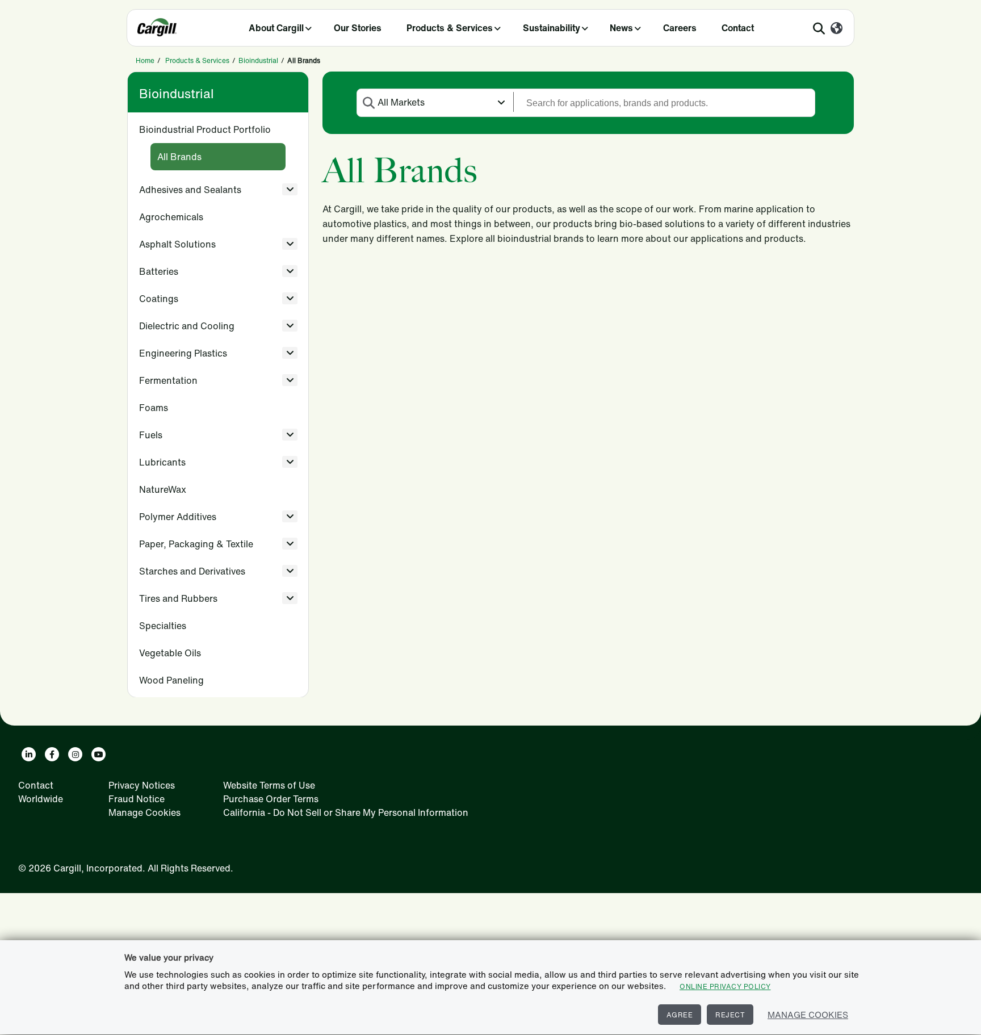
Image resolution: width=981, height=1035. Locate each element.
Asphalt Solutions (177, 244)
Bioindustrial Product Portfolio (205, 129)
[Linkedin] (29, 754)
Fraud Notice (136, 799)
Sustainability (551, 28)
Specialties (162, 625)
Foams (153, 407)
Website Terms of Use (269, 785)
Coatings (158, 298)
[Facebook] (52, 754)
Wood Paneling (171, 680)
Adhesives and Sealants (190, 189)
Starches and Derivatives (192, 571)
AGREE (679, 1015)
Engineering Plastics (183, 353)
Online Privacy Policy (725, 986)
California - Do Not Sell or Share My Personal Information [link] (345, 812)
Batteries (158, 271)
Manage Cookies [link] (144, 812)
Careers (680, 28)
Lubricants (162, 462)
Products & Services (449, 28)
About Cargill (276, 28)
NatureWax (162, 489)
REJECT (730, 1015)
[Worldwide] (836, 29)
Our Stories (358, 28)
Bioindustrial (258, 60)
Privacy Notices (141, 785)
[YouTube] (98, 754)
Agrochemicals (171, 217)
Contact (738, 28)
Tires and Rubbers (178, 598)
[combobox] (435, 102)
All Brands (179, 157)
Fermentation (168, 380)
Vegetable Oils (170, 653)
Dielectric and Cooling (186, 326)
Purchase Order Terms (270, 799)
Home (145, 60)
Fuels (150, 435)
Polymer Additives (177, 516)
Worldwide (40, 799)
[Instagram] (75, 754)
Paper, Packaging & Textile (196, 544)
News (621, 28)
